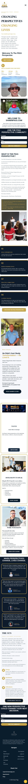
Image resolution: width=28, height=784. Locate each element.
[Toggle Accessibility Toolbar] (25, 781)
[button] (25, 5)
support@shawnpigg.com (9, 771)
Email (2, 140)
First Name (3, 135)
